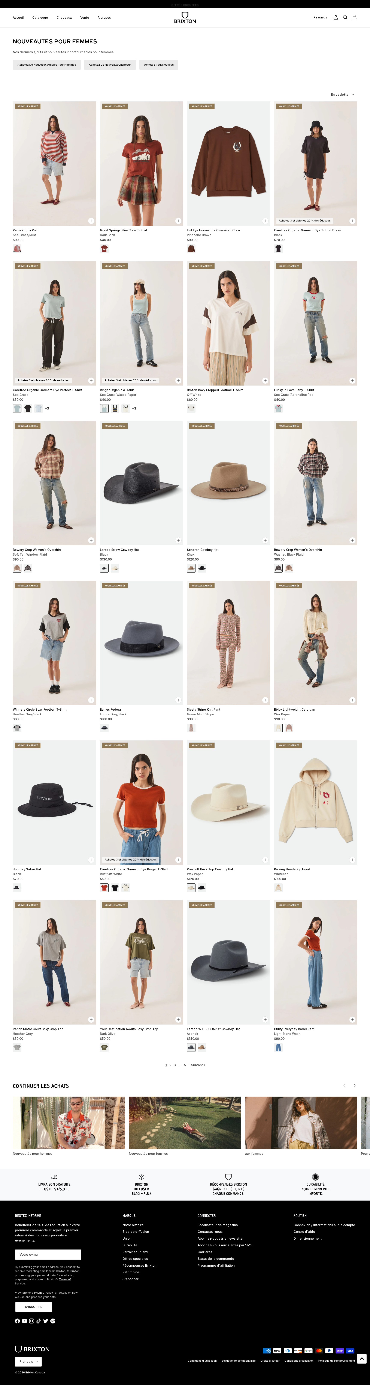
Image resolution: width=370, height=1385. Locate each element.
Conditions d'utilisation (202, 1360)
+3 (47, 408)
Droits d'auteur (270, 1360)
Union (126, 1238)
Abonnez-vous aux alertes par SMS (225, 1245)
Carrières (205, 1252)
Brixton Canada (35, 1372)
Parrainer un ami (135, 1252)
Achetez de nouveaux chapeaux (110, 64)
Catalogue (40, 17)
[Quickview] (91, 221)
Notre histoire (132, 1225)
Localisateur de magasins (218, 1225)
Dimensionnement (308, 1238)
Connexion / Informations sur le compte (324, 1225)
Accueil (18, 17)
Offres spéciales (135, 1259)
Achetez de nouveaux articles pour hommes (47, 64)
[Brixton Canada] (185, 17)
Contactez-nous (210, 1232)
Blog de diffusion (135, 1232)
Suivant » (198, 1065)
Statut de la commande (216, 1259)
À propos (104, 17)
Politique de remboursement (336, 1360)
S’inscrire (33, 1306)
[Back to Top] (362, 1359)
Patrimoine (130, 1272)
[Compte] (334, 17)
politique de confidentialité (239, 1360)
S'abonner (130, 1279)
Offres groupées (185, 3)
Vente (84, 17)
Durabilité (129, 1245)
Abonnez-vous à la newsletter (221, 1238)
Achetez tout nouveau (159, 64)
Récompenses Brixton (139, 1265)
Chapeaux (64, 17)
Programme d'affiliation (216, 1265)
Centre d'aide (304, 1232)
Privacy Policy (43, 1292)
